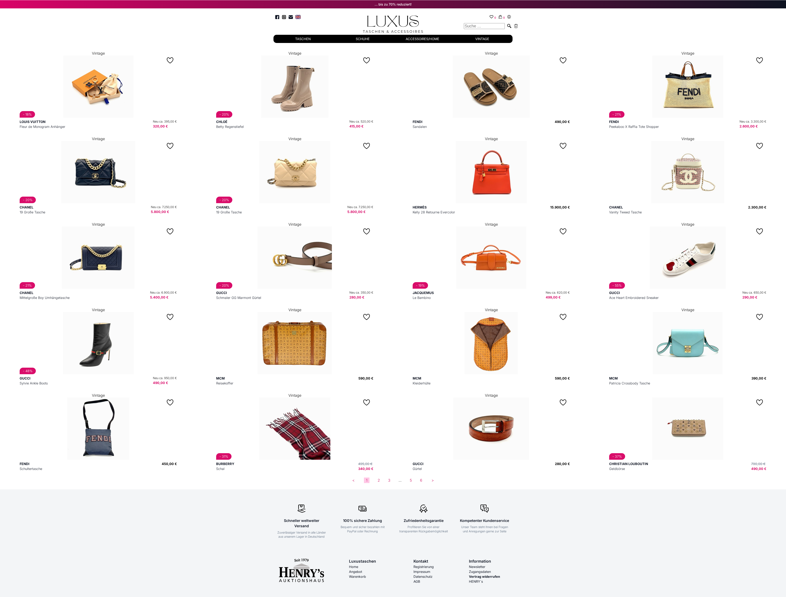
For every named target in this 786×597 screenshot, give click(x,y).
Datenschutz (423, 576)
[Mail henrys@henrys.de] (291, 17)
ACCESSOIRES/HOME (422, 39)
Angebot (355, 572)
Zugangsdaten (480, 572)
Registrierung (423, 567)
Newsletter (477, 567)
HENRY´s (476, 581)
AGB (416, 581)
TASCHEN (303, 39)
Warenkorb (357, 576)
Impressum (421, 572)
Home (353, 567)
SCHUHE (363, 39)
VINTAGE (482, 39)
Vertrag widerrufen (484, 576)
